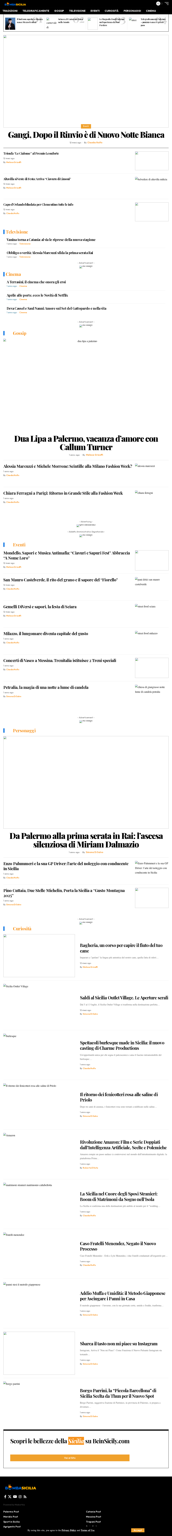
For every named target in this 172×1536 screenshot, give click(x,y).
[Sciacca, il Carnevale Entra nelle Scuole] (52, 24)
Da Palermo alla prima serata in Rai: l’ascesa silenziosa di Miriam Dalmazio (86, 839)
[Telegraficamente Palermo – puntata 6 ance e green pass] (134, 24)
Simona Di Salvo (13, 696)
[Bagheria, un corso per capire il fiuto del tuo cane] (39, 955)
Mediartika (20, 1504)
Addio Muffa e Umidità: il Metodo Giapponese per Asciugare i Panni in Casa (122, 1296)
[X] (9, 1497)
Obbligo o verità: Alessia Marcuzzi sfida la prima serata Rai (50, 252)
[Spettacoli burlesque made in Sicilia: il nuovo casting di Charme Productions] (39, 1055)
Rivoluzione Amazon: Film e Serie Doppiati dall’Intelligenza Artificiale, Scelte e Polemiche (123, 1144)
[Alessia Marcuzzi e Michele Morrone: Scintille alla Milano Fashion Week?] (152, 474)
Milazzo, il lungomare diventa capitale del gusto (45, 633)
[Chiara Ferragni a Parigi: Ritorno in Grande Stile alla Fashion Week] (152, 500)
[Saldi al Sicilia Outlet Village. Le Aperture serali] (39, 1005)
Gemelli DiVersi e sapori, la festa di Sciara (39, 606)
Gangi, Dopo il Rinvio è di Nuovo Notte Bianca (86, 134)
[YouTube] (15, 1497)
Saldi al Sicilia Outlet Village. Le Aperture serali (124, 998)
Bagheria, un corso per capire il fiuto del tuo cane (121, 948)
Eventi (86, 126)
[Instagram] (20, 1497)
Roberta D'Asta (90, 1168)
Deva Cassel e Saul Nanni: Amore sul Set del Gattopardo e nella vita (56, 308)
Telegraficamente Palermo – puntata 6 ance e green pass (153, 22)
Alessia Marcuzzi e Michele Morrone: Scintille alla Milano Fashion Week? (67, 466)
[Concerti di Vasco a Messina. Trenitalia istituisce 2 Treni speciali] (152, 668)
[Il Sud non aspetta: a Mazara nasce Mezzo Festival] (10, 24)
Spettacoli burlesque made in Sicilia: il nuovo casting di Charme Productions (122, 1045)
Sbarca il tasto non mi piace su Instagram (118, 1343)
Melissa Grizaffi (13, 162)
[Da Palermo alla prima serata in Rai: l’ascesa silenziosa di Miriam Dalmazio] (86, 782)
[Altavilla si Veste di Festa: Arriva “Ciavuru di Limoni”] (152, 186)
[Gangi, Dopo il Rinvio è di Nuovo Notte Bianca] (86, 81)
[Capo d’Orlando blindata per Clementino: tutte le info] (152, 211)
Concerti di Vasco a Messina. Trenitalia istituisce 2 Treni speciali (59, 660)
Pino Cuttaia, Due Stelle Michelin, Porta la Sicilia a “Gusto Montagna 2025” (64, 893)
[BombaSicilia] (15, 3)
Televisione (25, 243)
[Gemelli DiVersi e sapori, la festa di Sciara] (152, 614)
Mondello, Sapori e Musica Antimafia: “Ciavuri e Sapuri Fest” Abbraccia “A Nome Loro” (66, 555)
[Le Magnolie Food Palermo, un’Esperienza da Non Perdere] (93, 24)
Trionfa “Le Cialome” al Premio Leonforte (31, 153)
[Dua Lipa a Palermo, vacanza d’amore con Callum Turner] (86, 385)
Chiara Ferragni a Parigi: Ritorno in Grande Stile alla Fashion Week (63, 493)
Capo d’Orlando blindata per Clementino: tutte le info (38, 204)
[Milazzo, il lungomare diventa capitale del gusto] (152, 641)
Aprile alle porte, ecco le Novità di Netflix (37, 295)
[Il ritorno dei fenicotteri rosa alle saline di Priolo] (39, 1104)
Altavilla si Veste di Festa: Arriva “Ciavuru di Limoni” (37, 179)
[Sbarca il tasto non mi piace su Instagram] (39, 1353)
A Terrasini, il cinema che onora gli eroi (36, 282)
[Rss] (25, 1497)
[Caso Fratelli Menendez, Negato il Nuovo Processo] (39, 1253)
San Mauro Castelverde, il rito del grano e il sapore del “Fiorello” (60, 579)
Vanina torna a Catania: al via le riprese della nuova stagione (51, 239)
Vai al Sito (70, 1457)
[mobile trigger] (166, 3)
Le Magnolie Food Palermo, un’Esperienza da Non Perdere (111, 22)
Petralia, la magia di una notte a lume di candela (45, 687)
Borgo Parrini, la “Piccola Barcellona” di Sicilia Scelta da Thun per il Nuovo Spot (118, 1393)
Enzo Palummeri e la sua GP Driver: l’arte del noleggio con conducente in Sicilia (65, 866)
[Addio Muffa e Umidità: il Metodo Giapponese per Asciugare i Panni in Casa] (39, 1303)
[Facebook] (5, 1497)
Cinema (23, 286)
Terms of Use (87, 1530)
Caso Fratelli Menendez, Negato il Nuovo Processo (118, 1246)
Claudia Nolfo (94, 142)
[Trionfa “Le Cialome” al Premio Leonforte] (152, 160)
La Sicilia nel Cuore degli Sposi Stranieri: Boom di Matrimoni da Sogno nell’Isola (118, 1196)
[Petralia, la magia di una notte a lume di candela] (152, 695)
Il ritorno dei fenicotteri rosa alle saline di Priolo (119, 1097)
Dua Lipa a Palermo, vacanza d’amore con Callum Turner (86, 442)
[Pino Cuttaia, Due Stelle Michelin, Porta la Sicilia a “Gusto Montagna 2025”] (152, 898)
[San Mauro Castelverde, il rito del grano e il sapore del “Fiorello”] (152, 587)
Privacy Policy (69, 1530)
